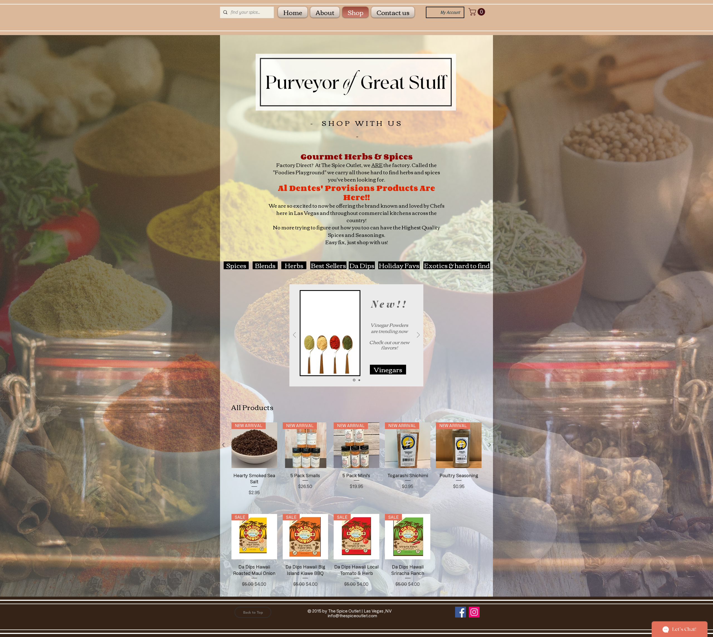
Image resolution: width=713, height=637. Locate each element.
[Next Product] (489, 445)
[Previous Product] (223, 445)
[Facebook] (460, 612)
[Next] (418, 335)
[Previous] (294, 335)
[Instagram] (474, 612)
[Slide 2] (354, 380)
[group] (356, 462)
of (348, 82)
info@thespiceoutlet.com (352, 615)
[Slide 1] (359, 380)
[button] (477, 12)
